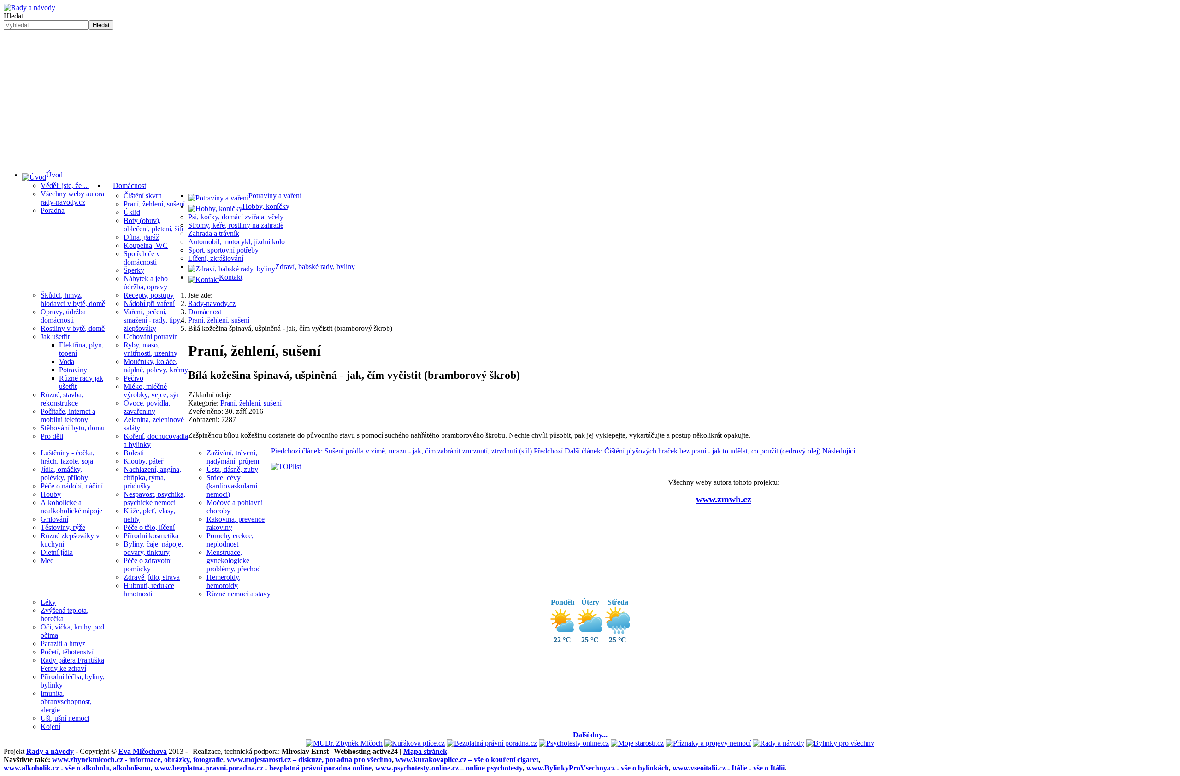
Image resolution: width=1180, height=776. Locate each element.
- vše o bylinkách (643, 768)
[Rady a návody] (778, 743)
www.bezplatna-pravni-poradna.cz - (263, 768)
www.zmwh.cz (723, 499)
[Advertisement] (590, 99)
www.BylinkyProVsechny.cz (570, 768)
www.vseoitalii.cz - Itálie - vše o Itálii (729, 768)
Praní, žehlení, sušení (251, 403)
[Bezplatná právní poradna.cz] (492, 743)
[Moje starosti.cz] (637, 743)
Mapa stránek (425, 751)
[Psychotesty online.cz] (574, 743)
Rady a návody (50, 751)
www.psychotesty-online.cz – (449, 768)
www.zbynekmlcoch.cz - (137, 760)
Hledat (13, 16)
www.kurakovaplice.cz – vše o (466, 760)
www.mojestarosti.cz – (309, 760)
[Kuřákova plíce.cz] (414, 743)
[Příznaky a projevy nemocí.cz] (708, 743)
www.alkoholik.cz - (77, 768)
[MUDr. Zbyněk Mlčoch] (344, 743)
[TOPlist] (286, 466)
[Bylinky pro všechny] (840, 743)
